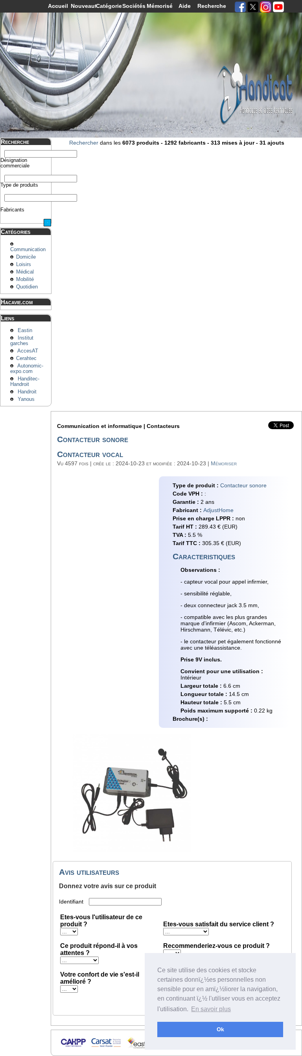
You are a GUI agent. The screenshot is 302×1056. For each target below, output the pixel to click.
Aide (185, 6)
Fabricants (12, 210)
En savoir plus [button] (211, 1009)
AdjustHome (218, 510)
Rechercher (83, 143)
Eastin (25, 330)
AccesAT (27, 351)
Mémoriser (224, 463)
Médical (25, 272)
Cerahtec (26, 358)
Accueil (58, 6)
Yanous (26, 399)
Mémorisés (159, 6)
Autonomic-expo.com (26, 368)
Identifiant (72, 901)
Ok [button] (220, 1029)
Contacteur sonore (243, 485)
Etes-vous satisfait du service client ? (218, 924)
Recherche (210, 6)
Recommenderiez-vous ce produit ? (216, 945)
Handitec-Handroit (24, 381)
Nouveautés (83, 6)
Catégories (109, 6)
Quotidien (27, 287)
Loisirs (23, 264)
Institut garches (21, 340)
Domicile (26, 257)
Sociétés (133, 6)
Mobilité (25, 279)
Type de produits (19, 185)
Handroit (27, 392)
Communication (28, 249)
